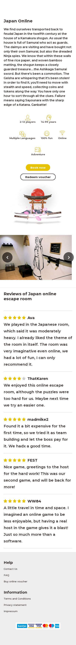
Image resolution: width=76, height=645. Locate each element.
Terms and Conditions (17, 598)
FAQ (6, 575)
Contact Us (10, 568)
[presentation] (7, 257)
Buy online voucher (15, 581)
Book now (38, 167)
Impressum (11, 611)
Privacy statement (15, 604)
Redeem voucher (38, 177)
